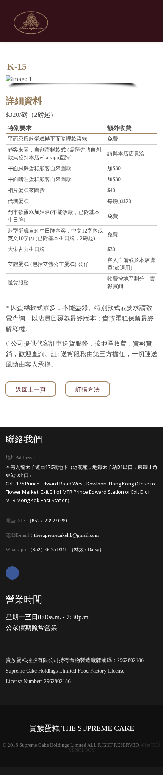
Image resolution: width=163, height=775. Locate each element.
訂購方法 (87, 389)
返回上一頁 (31, 389)
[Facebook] (12, 573)
